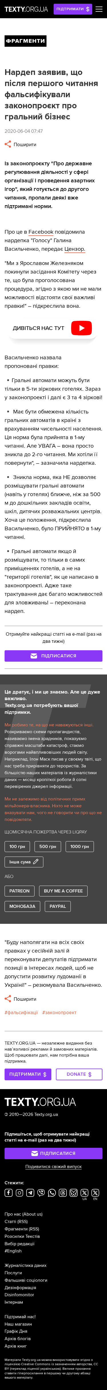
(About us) (32, 1214)
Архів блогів (18, 1339)
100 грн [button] (17, 846)
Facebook (41, 232)
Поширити (24, 145)
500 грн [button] (47, 846)
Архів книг (16, 1346)
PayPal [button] (58, 906)
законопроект (60, 1013)
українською (50, 1369)
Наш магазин (18, 1324)
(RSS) (22, 1221)
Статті (10, 1221)
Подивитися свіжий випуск (53, 1166)
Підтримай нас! (20, 1317)
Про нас (13, 1214)
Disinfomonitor (19, 1295)
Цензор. (74, 249)
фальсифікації (22, 1013)
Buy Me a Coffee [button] (63, 891)
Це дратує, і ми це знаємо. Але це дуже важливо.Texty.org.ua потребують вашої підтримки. (52, 702)
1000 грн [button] (79, 846)
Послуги (13, 1273)
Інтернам (14, 1302)
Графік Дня (16, 1331)
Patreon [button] (19, 891)
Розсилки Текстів (22, 1236)
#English (13, 1251)
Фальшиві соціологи (26, 1280)
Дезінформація (20, 1288)
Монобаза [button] (22, 906)
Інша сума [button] (20, 862)
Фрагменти (16, 1229)
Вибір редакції (20, 1244)
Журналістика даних (26, 1265)
